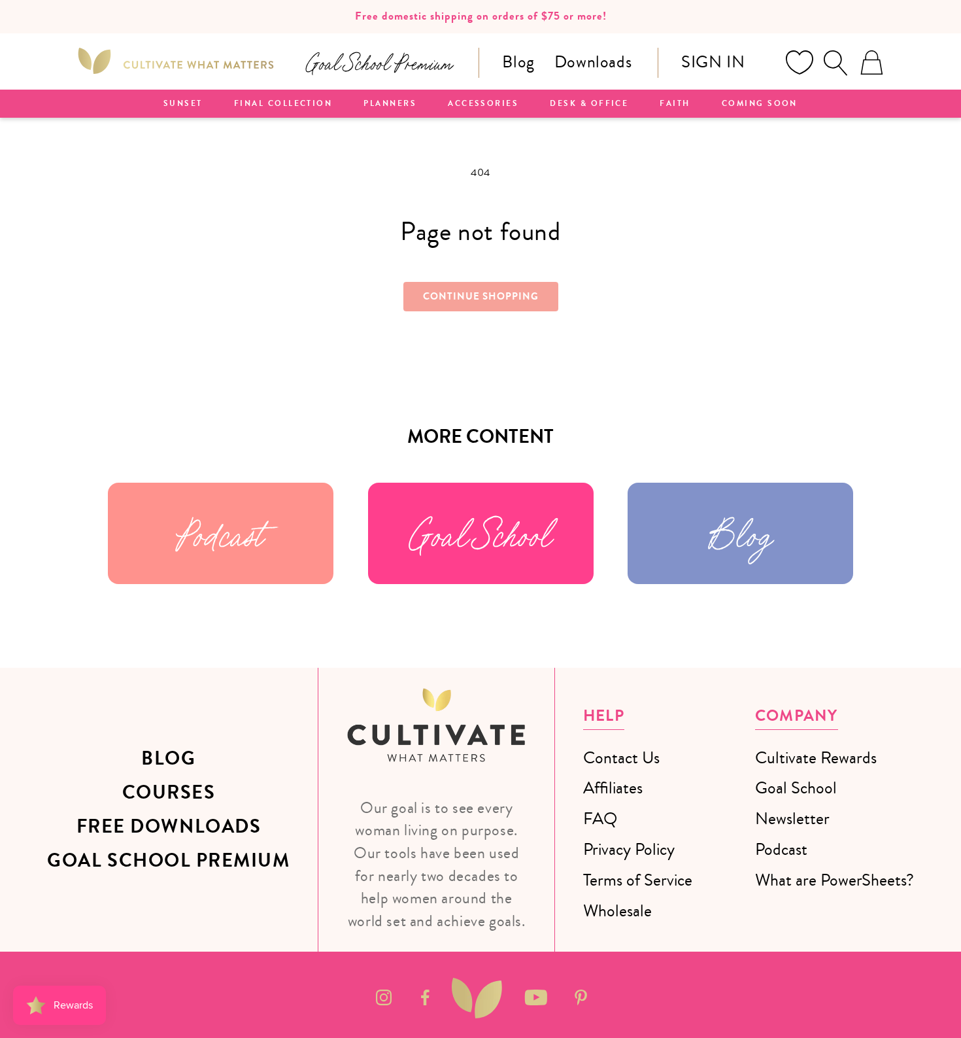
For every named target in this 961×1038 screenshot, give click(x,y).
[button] (835, 62)
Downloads (593, 62)
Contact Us (621, 758)
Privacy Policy (629, 849)
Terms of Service (637, 880)
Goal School (480, 533)
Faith (675, 104)
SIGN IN (713, 62)
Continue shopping (481, 296)
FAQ (600, 818)
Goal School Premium (168, 860)
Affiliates (613, 788)
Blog (518, 62)
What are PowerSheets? (834, 880)
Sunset (183, 104)
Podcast (220, 533)
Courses (169, 792)
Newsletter (792, 818)
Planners (389, 104)
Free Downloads (168, 826)
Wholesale (617, 911)
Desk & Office (589, 104)
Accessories (483, 104)
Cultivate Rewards (816, 758)
